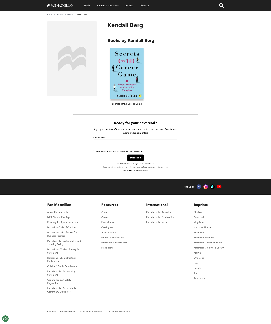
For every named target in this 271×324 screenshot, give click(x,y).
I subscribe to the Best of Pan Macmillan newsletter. (120, 151)
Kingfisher (199, 222)
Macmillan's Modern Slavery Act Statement (63, 251)
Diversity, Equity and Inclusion (62, 222)
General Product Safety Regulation (59, 281)
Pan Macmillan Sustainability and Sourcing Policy (64, 242)
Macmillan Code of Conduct (61, 227)
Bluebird (198, 212)
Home (49, 14)
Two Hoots (199, 278)
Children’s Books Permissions (62, 266)
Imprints (201, 205)
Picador (198, 268)
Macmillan (199, 232)
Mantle (197, 252)
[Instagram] (205, 186)
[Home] (60, 5)
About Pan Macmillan (58, 212)
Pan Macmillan (59, 205)
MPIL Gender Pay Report (60, 217)
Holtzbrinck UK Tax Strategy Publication (61, 259)
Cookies (51, 311)
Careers (105, 217)
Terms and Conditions (90, 311)
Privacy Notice (67, 311)
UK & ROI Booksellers (112, 237)
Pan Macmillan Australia (158, 212)
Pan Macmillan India (156, 222)
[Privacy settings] (5, 318)
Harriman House (202, 227)
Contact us (106, 212)
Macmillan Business (204, 237)
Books (87, 5)
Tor (195, 273)
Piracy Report (108, 222)
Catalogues (107, 227)
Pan (196, 262)
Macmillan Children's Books (208, 242)
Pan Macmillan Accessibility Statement (61, 273)
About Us (144, 5)
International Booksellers (114, 242)
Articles (129, 5)
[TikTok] (212, 186)
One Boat (199, 257)
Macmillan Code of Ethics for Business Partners (62, 234)
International (157, 205)
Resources (109, 205)
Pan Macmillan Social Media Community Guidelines (61, 290)
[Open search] (221, 5)
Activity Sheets (108, 232)
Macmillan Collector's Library (209, 247)
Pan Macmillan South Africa (160, 217)
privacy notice (116, 167)
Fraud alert (106, 247)
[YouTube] (219, 186)
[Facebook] (199, 186)
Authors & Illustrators (108, 5)
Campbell (199, 217)
